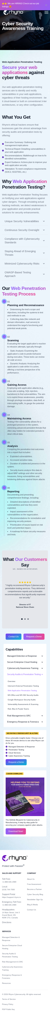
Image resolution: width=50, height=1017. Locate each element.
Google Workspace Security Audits (22, 700)
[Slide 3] (28, 619)
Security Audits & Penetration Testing (24, 674)
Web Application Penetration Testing (22, 690)
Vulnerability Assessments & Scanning (23, 704)
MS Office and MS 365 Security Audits (23, 695)
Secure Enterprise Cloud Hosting (22, 662)
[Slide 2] (25, 619)
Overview (11, 681)
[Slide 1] (22, 619)
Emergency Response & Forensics (23, 722)
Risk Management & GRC (19, 716)
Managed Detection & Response (22, 656)
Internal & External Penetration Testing (23, 686)
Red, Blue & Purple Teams (18, 709)
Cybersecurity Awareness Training (22, 668)
